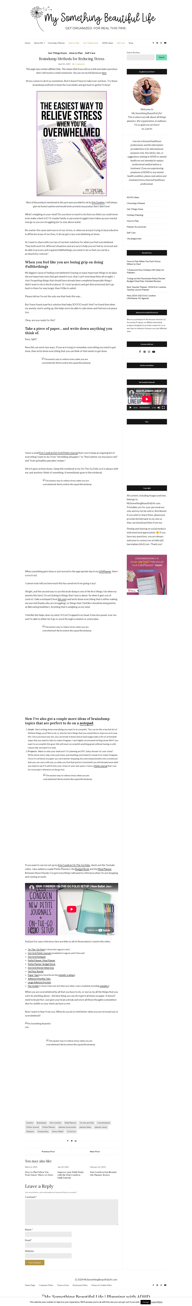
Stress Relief (57, 1131)
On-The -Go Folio (36, 949)
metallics (104, 985)
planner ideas (85, 1127)
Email (28, 1240)
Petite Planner (48, 1127)
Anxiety (29, 1123)
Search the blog (133, 52)
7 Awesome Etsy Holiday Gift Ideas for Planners (145, 271)
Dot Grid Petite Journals (39, 953)
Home (27, 43)
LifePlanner (105, 571)
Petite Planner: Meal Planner (41, 960)
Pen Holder (33, 985)
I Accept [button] (145, 1302)
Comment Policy (46, 1285)
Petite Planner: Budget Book (41, 964)
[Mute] (158, 407)
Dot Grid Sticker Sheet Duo (41, 967)
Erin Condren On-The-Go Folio (74, 865)
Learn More (156, 1302)
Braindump (41, 1123)
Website (29, 1251)
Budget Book (82, 869)
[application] (147, 399)
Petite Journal (100, 765)
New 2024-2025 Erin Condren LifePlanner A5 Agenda (141, 296)
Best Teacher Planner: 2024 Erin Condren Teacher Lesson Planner (146, 288)
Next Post (95, 1151)
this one (62, 599)
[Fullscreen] (163, 407)
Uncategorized (134, 238)
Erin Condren (98, 202)
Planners (30, 1131)
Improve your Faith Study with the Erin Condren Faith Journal (70, 1175)
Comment (31, 1197)
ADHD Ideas (107, 43)
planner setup (101, 1127)
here (104, 72)
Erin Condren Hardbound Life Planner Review (103, 1173)
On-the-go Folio (87, 1123)
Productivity (43, 1131)
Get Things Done (90, 43)
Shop (131, 43)
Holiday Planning (135, 215)
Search (161, 57)
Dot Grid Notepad (37, 956)
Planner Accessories (136, 226)
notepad (86, 723)
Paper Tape (33, 975)
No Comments (78, 64)
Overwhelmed (103, 1123)
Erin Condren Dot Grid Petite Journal (58, 452)
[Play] (130, 407)
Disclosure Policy (80, 1285)
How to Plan (74, 43)
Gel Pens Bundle (35, 971)
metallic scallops (66, 975)
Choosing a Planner (56, 43)
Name (29, 1229)
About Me (38, 43)
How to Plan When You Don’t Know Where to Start (39, 1173)
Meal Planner (104, 869)
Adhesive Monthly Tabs (39, 978)
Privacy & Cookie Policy (101, 1285)
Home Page (30, 1285)
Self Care (121, 43)
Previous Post (48, 1151)
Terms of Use (63, 1285)
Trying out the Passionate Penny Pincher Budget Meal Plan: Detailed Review (146, 279)
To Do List (71, 1131)
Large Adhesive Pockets (39, 982)
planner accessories (67, 1127)
